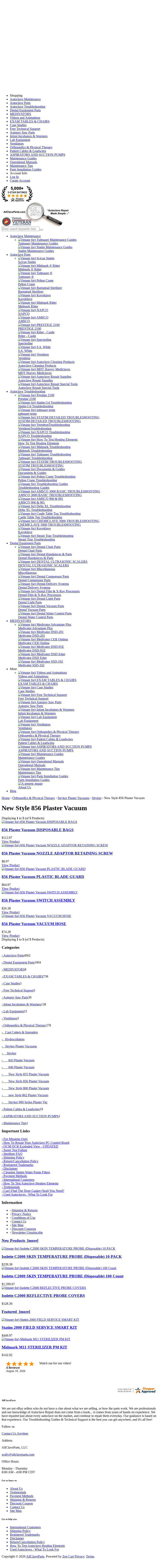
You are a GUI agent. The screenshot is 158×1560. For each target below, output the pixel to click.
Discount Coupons (24, 1229)
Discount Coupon (21, 1503)
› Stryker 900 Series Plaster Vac (25, 1102)
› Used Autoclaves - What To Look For (27, 1194)
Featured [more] (16, 1311)
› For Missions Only (15, 1139)
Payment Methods (21, 1496)
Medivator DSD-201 (31, 635)
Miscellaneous (27, 572)
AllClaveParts (35, 1556)
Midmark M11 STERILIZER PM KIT (34, 1347)
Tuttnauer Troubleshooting (35, 458)
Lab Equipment (20, 140)
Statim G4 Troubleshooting (35, 406)
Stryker (96, 798)
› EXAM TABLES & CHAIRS (22, 976)
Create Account (20, 180)
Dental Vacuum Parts (31, 609)
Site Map (17, 1225)
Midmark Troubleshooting (35, 450)
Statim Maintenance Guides (36, 251)
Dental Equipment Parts (25, 110)
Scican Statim (27, 262)
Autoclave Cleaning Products (37, 365)
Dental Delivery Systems (34, 587)
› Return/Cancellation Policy (20, 1161)
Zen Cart (68, 1556)
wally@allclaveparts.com (18, 1454)
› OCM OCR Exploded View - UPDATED (30, 1146)
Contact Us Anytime (15, 1433)
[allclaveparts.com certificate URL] (136, 1393)
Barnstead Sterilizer (30, 291)
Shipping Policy (20, 1531)
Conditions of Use (23, 1217)
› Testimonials (11, 1187)
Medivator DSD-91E (31, 650)
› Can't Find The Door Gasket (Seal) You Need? (33, 1191)
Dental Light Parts (30, 602)
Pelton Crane (26, 284)
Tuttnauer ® (26, 276)
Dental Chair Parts (30, 550)
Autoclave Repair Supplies (35, 380)
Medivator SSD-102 (31, 665)
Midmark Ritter (28, 306)
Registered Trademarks (25, 1534)
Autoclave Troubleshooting (27, 106)
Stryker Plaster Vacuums (73, 798)
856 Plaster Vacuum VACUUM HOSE (34, 924)
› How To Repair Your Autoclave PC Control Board (35, 1142)
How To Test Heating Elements (38, 443)
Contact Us (19, 1221)
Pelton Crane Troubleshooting (37, 480)
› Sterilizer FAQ (12, 1154)
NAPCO (24, 313)
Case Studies (18, 125)
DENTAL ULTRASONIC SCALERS (43, 565)
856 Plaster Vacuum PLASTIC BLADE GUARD (43, 877)
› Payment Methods (14, 1176)
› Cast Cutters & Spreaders (20, 1032)
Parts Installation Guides (25, 169)
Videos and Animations (25, 117)
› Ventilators (9, 1018)
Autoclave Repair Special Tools (38, 387)
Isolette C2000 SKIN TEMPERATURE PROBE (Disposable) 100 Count (62, 1276)
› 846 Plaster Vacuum (18, 1067)
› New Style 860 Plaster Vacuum (25, 1088)
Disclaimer (17, 1538)
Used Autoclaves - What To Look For (34, 1549)
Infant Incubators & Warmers (29, 136)
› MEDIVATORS (13, 969)
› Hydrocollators (13, 1039)
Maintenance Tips (21, 166)
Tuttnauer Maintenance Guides (38, 243)
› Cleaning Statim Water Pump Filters (26, 1172)
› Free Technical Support (18, 990)
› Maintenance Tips (14, 1123)
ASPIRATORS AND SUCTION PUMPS (37, 154)
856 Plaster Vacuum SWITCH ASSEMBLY (38, 900)
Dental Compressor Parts (34, 580)
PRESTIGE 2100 (29, 328)
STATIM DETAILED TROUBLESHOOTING (49, 421)
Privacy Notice (21, 1214)
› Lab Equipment (13, 1011)
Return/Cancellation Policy (27, 1542)
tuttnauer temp (27, 413)
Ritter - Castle (27, 336)
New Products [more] (20, 1240)
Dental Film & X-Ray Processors (39, 595)
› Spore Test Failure (14, 1150)
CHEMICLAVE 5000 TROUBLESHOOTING (49, 524)
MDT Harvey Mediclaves (35, 373)
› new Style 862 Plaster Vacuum (25, 1095)
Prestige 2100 (27, 399)
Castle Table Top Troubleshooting (40, 517)
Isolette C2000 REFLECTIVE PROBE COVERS (43, 1295)
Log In (14, 177)
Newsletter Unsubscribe (27, 1232)
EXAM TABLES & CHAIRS (30, 121)
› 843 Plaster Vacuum (18, 1060)
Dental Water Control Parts (35, 617)
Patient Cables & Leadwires (28, 151)
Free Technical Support (25, 129)
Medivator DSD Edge (32, 658)
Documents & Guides (32, 473)
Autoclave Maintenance (25, 99)
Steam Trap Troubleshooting (36, 539)
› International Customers (18, 1179)
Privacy (79, 1556)
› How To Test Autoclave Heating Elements (30, 1183)
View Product (11, 841)
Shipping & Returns (25, 1210)
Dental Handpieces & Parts (35, 558)
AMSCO (24, 321)
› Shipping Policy (13, 1157)
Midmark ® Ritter (29, 269)
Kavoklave (25, 299)
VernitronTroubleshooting (34, 428)
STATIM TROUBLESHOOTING (41, 465)
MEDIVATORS (20, 114)
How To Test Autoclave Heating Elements (37, 1545)
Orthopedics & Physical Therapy (31, 147)
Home (6, 798)
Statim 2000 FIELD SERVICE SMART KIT (39, 1327)
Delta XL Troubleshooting (35, 510)
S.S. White (25, 350)
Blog (13, 791)
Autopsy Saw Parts (22, 132)
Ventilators (17, 143)
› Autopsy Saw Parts (15, 997)
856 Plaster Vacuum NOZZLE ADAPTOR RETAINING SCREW (57, 853)
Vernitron (24, 358)
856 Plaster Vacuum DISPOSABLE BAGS (38, 830)
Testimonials (18, 1492)
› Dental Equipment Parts (18, 962)
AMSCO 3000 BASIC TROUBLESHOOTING (50, 495)
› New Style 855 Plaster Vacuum (25, 1074)
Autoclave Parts (20, 103)
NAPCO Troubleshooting (35, 436)
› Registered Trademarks (17, 1165)
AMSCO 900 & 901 (31, 502)
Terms (90, 1556)
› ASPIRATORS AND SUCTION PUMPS (30, 1116)
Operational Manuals (23, 162)
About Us (24, 787)
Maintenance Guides (23, 158)
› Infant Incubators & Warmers (21, 1004)
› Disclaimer (9, 1168)
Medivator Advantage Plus (35, 628)
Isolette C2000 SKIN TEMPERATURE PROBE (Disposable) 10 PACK (62, 1256)
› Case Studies (11, 983)
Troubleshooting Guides (33, 487)
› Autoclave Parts (13, 955)
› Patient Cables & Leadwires (21, 1109)
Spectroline (25, 343)
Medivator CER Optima (33, 643)
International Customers (25, 1527)
